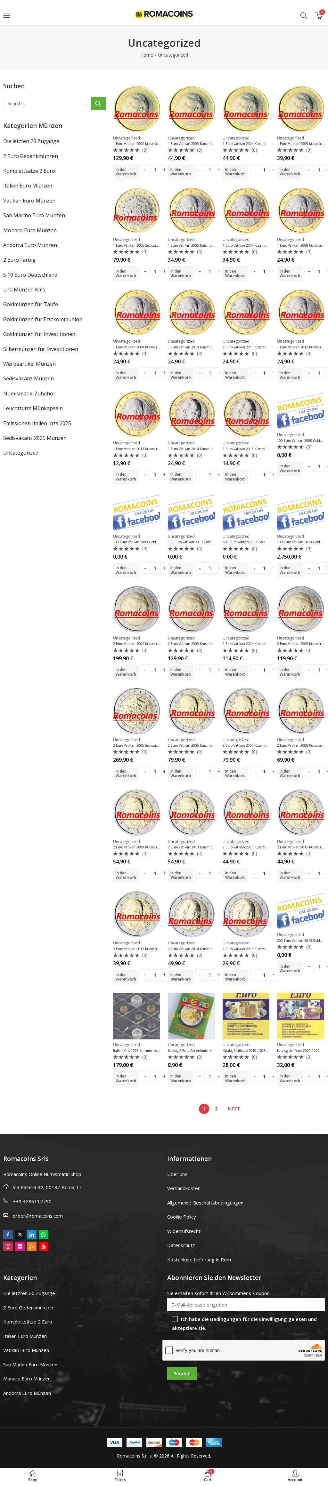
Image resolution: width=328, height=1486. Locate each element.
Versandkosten (184, 1188)
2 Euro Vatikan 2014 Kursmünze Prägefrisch (201, 949)
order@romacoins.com (38, 1215)
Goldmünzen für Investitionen (39, 334)
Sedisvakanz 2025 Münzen (35, 437)
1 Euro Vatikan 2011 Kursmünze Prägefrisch (256, 347)
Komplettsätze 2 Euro (29, 170)
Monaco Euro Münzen (30, 230)
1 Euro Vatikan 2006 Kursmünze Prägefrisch (201, 245)
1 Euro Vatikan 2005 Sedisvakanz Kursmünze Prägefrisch (156, 245)
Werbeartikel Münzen (29, 363)
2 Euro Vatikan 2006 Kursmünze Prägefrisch (201, 745)
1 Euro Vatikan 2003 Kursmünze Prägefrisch (201, 143)
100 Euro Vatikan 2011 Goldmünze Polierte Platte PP (263, 542)
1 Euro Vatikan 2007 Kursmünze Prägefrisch (256, 245)
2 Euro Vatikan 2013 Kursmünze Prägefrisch (146, 949)
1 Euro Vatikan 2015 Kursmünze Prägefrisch (256, 449)
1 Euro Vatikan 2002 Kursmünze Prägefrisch (146, 143)
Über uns (177, 1174)
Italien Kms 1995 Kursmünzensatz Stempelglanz (150, 1050)
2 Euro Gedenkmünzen (30, 156)
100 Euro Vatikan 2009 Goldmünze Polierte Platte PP (153, 542)
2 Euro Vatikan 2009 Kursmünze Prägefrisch (146, 847)
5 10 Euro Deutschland (30, 274)
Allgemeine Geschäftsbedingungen (205, 1202)
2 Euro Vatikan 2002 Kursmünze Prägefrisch (146, 643)
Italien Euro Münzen (27, 185)
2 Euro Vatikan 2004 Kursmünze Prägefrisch (256, 643)
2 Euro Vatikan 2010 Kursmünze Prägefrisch (201, 847)
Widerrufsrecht (184, 1231)
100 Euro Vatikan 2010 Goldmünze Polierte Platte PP (208, 542)
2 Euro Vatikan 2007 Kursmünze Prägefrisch (256, 745)
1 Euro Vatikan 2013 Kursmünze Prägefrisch (146, 449)
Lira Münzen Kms (24, 289)
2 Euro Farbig (19, 259)
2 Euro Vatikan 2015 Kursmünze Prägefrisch (256, 949)
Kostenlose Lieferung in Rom (199, 1259)
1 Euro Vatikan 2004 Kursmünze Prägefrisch (256, 143)
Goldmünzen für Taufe (30, 304)
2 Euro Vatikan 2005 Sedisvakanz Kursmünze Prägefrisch (156, 745)
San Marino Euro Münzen (34, 215)
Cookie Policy (181, 1216)
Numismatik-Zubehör (29, 393)
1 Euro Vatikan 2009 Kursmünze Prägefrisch (146, 347)
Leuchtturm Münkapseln (33, 408)
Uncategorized (126, 138)
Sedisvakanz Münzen (28, 378)
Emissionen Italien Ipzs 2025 (37, 423)
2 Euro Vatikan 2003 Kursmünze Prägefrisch (201, 643)
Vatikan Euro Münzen (29, 200)
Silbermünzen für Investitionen (40, 349)
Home (146, 55)
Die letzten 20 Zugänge (31, 141)
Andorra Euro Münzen (30, 245)
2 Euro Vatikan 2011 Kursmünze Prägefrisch (256, 847)
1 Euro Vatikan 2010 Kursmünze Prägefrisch (201, 347)
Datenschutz (181, 1245)
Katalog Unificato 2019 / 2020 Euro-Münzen (256, 1050)
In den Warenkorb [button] (126, 172)
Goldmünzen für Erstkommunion (42, 319)
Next (234, 1109)
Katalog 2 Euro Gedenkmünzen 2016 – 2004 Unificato (209, 1050)
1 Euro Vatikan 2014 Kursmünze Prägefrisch (201, 449)
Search (98, 103)
